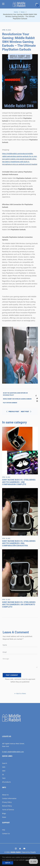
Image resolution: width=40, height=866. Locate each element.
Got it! (7, 863)
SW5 (3, 767)
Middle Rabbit (15, 852)
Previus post (14, 411)
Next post (25, 411)
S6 (3, 774)
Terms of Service (8, 810)
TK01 (4, 778)
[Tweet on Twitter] (37, 398)
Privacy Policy (7, 802)
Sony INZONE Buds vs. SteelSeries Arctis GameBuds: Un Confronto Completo (18, 604)
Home (16, 12)
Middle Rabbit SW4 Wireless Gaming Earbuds (17, 399)
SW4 (3, 771)
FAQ (3, 830)
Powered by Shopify (29, 852)
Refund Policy (7, 806)
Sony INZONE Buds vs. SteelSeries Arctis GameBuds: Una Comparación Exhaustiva (18, 543)
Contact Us (6, 834)
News (23, 12)
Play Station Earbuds (10, 402)
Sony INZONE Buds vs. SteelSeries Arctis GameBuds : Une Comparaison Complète (18, 482)
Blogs (4, 813)
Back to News (21, 693)
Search (4, 763)
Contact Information (9, 798)
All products (6, 782)
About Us (5, 795)
